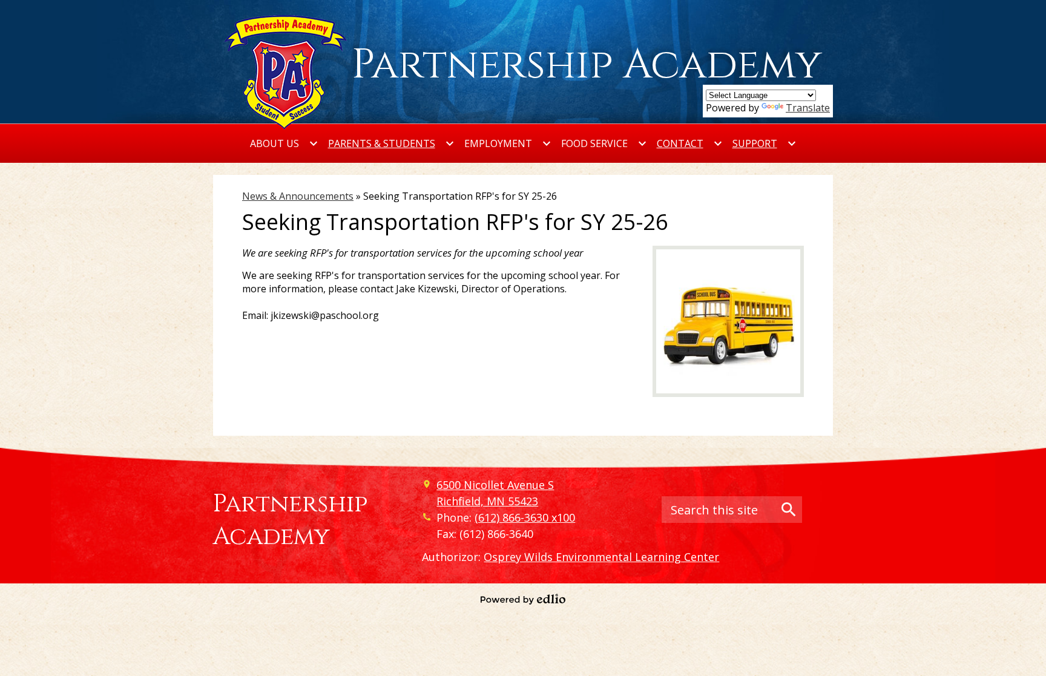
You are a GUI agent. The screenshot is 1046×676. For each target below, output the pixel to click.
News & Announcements (298, 196)
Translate (808, 107)
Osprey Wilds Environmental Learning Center (601, 557)
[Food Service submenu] (604, 143)
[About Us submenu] (284, 143)
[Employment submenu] (507, 143)
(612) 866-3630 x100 (525, 517)
